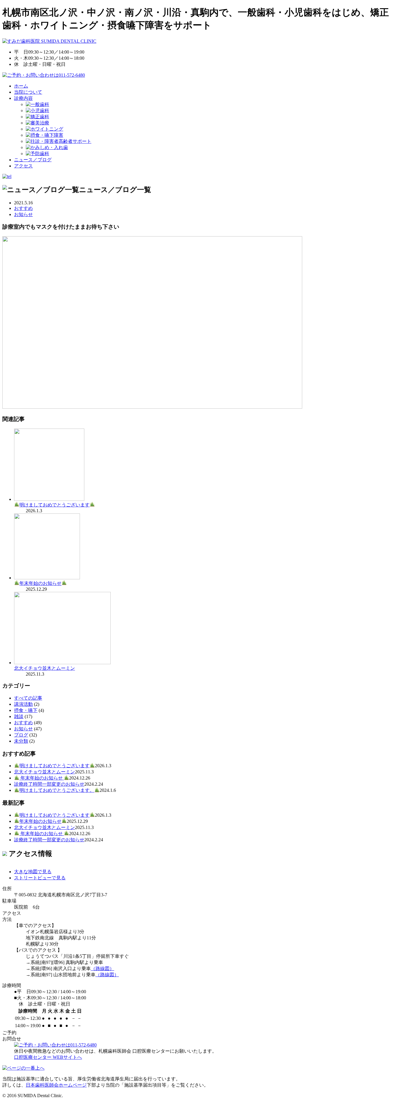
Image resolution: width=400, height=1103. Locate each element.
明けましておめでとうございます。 (56, 790)
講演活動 (23, 704)
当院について (28, 92)
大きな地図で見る (33, 871)
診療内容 (23, 98)
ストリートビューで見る (40, 877)
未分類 (21, 741)
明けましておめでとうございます (54, 504)
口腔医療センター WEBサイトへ (48, 1057)
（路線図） (102, 968)
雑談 (18, 716)
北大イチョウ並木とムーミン (44, 668)
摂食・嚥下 (25, 710)
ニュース (33, 159)
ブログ (21, 734)
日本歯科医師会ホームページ (56, 1085)
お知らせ (23, 214)
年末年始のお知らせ (40, 583)
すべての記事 (28, 698)
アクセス (23, 165)
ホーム (21, 85)
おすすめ (23, 208)
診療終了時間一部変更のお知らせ (49, 784)
